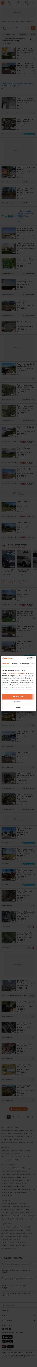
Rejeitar (18, 707)
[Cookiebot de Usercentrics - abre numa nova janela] (26, 658)
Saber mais (17, 702)
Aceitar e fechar (18, 696)
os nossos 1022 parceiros (16, 673)
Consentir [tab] (5, 663)
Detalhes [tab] (15, 663)
